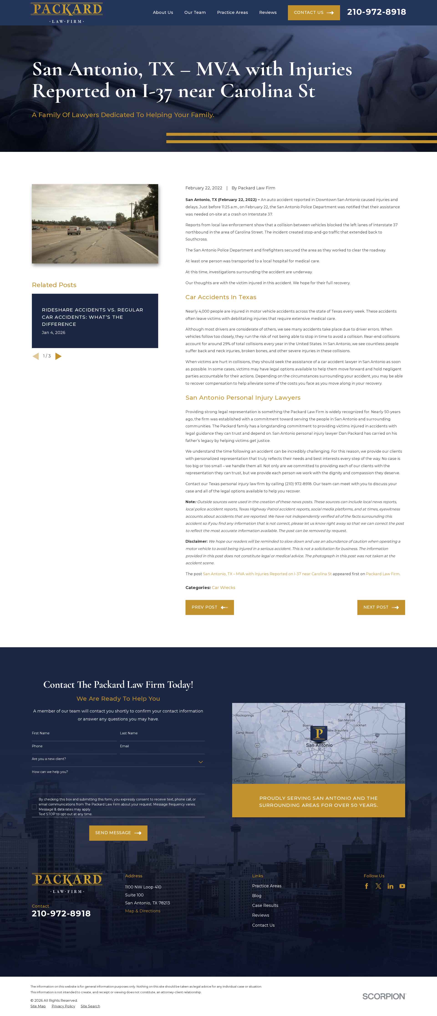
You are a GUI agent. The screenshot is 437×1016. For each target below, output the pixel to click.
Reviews (260, 915)
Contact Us (263, 925)
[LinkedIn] (390, 886)
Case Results (265, 905)
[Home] (66, 13)
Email (124, 746)
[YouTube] (402, 886)
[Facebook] (366, 886)
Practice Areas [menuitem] (232, 12)
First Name (41, 733)
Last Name (129, 733)
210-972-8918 (377, 12)
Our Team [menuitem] (195, 12)
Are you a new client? (49, 759)
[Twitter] (378, 886)
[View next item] (58, 356)
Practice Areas (267, 885)
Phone (37, 746)
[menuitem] (38, 1006)
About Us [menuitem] (163, 12)
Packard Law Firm (383, 574)
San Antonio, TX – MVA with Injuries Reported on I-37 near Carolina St (267, 574)
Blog (257, 895)
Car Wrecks (223, 587)
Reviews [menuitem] (268, 12)
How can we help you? (50, 772)
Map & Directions (142, 910)
